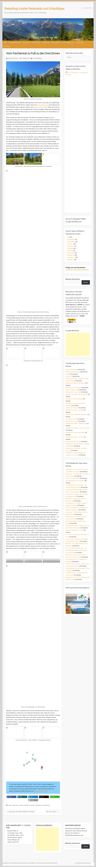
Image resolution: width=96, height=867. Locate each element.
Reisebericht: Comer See (73, 441)
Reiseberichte (36, 42)
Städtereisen (70, 259)
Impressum (6, 46)
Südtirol (26, 805)
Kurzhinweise (70, 253)
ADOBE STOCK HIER (40, 791)
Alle (33, 58)
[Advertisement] (78, 344)
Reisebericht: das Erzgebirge (74, 399)
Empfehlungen (71, 241)
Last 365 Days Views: (14, 835)
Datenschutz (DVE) (71, 369)
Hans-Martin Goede (13, 58)
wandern (32, 805)
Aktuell (68, 374)
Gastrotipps (70, 244)
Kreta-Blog (70, 250)
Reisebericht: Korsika (72, 407)
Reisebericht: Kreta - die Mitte (74, 410)
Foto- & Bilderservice (68, 42)
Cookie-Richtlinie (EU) (72, 390)
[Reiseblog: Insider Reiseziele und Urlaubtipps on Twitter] (84, 8)
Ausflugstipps (38, 58)
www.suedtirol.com (43, 105)
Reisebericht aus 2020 (40, 107)
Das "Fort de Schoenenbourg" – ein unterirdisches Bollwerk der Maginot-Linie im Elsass (76, 550)
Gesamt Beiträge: (12, 839)
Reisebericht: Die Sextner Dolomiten (76, 414)
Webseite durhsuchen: (73, 279)
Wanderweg (46, 805)
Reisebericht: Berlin (71, 419)
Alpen (10, 805)
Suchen (85, 282)
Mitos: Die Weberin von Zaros (74, 530)
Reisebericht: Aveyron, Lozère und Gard (77, 428)
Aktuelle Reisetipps (14, 42)
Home (5, 42)
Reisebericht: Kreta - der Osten (75, 437)
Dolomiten (16, 805)
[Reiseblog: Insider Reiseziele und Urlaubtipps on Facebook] (81, 8)
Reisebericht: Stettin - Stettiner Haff (76, 423)
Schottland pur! (71, 257)
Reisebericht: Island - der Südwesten (76, 394)
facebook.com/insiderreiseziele (77, 270)
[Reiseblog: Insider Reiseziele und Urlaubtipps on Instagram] (89, 8)
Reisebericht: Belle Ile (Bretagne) (75, 383)
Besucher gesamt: (13, 837)
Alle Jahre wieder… (52, 811)
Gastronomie (46, 42)
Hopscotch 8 (26, 42)
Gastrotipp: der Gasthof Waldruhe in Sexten (20, 811)
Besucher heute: (12, 831)
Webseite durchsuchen (72, 843)
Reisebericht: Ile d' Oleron (73, 387)
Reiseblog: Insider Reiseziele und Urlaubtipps (34, 8)
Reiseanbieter (56, 42)
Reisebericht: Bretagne (72, 372)
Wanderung (38, 805)
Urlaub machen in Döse (73, 478)
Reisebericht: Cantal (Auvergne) (75, 432)
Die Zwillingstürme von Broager (75, 480)
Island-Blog (70, 248)
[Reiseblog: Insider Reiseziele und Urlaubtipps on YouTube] (87, 8)
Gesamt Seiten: (12, 842)
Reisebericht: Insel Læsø (73, 392)
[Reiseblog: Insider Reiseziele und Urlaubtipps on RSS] (92, 8)
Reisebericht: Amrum (72, 421)
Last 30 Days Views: (13, 833)
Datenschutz (80, 42)
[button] (27, 752)
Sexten (21, 805)
